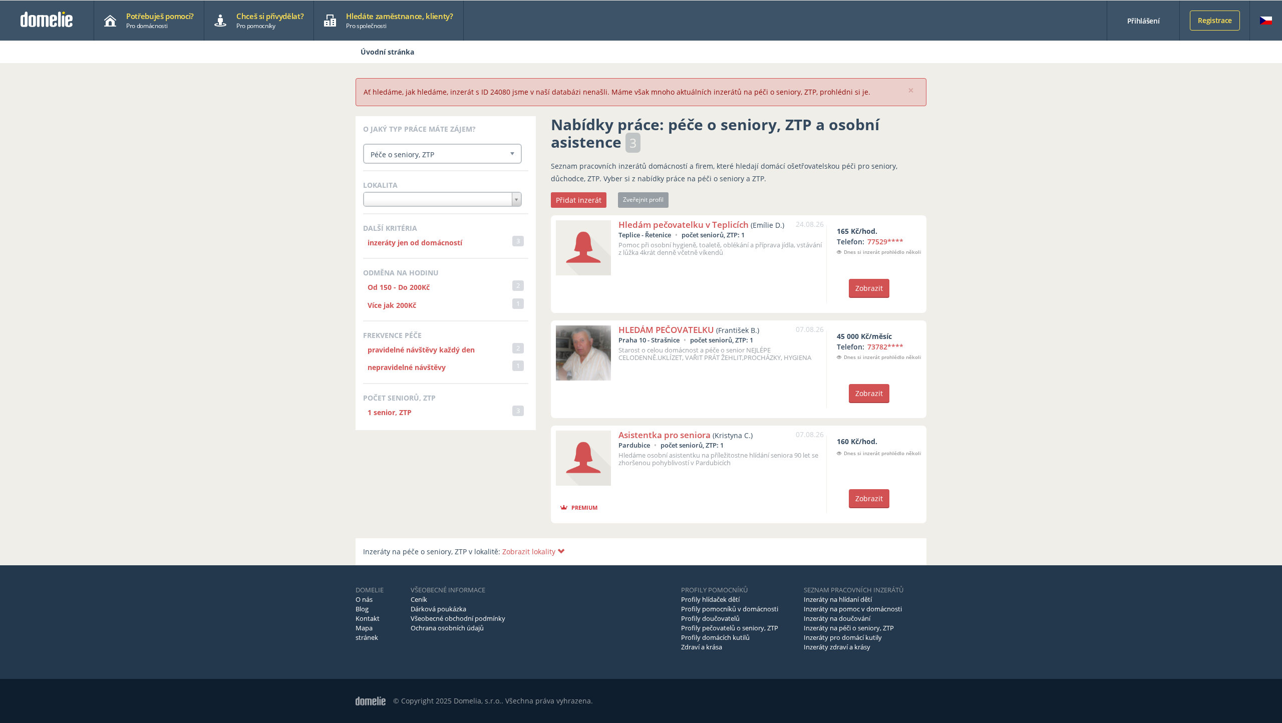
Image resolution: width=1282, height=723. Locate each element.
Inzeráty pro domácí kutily (843, 637)
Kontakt (368, 618)
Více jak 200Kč (392, 305)
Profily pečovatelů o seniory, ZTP (729, 627)
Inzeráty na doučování (837, 618)
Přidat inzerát (578, 200)
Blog (362, 608)
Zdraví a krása (701, 646)
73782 (885, 346)
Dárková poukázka (438, 608)
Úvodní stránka (387, 52)
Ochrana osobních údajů (447, 627)
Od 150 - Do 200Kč (399, 287)
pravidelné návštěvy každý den (421, 349)
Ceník (419, 599)
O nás (364, 599)
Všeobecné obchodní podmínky (458, 618)
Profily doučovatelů (710, 618)
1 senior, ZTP (390, 412)
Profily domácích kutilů (715, 637)
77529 (885, 241)
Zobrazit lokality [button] (529, 551)
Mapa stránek (367, 632)
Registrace (1215, 20)
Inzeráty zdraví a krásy (837, 646)
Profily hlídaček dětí (710, 599)
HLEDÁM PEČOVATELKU (666, 329)
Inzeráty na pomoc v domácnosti (853, 608)
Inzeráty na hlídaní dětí (838, 599)
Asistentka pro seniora (664, 435)
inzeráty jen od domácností (415, 242)
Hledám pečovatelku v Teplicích (683, 224)
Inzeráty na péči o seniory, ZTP (849, 627)
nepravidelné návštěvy (407, 367)
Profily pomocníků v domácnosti (729, 608)
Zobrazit (869, 288)
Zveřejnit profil (643, 199)
